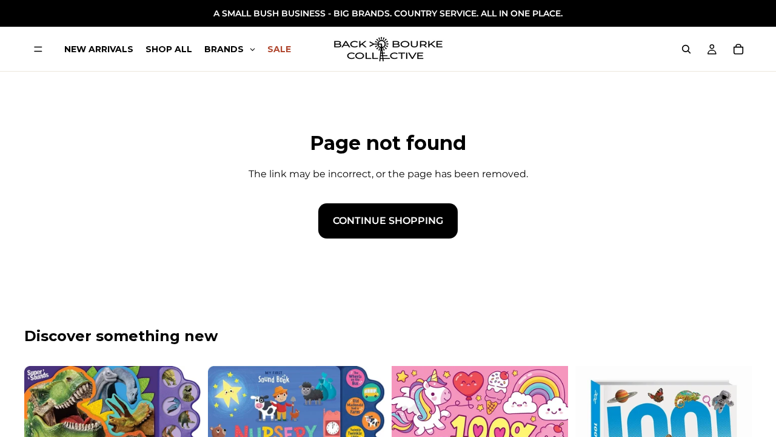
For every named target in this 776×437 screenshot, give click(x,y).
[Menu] (38, 49)
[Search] (686, 49)
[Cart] (738, 49)
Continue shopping (388, 220)
